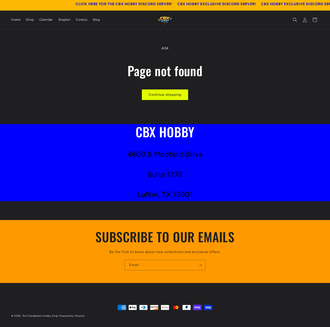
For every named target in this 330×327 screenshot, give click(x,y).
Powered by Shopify (72, 315)
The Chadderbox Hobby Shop (40, 315)
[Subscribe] (200, 265)
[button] (295, 20)
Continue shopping (165, 95)
